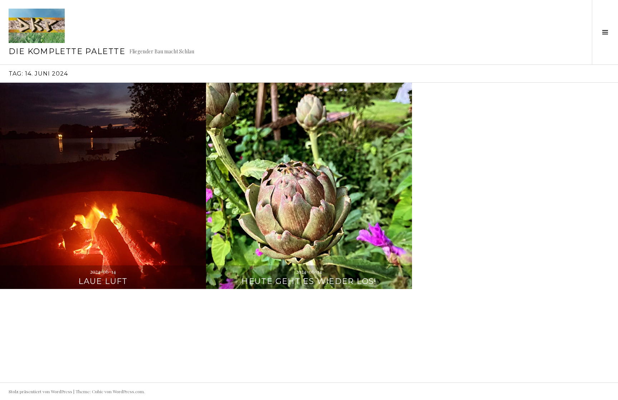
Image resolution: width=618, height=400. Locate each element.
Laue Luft (102, 281)
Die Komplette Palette (67, 51)
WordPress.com (128, 391)
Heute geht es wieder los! (308, 281)
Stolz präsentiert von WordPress (40, 391)
